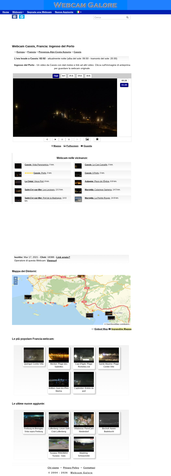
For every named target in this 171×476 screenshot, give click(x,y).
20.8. (71, 76)
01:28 (124, 85)
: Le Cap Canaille (96, 165)
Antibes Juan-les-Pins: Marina (59, 389)
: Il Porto (92, 173)
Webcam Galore (81, 472)
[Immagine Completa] (87, 139)
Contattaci (89, 467)
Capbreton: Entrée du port (84, 389)
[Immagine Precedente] (47, 139)
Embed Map (101, 329)
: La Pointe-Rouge (97, 198)
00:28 (124, 80)
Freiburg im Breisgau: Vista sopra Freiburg (34, 430)
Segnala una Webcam (39, 12)
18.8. (88, 76)
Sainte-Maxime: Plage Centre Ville (109, 365)
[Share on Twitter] (22, 16)
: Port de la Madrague (43, 198)
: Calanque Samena (98, 190)
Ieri (63, 76)
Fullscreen (72, 146)
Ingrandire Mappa (121, 329)
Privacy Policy (71, 467)
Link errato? (63, 257)
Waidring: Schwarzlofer (84, 454)
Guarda (88, 146)
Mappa (57, 146)
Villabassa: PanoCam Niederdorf (84, 430)
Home (6, 12)
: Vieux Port (34, 181)
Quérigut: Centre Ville (34, 364)
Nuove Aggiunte (64, 12)
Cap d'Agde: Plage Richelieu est (83, 365)
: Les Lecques (40, 190)
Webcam (17, 12)
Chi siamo (53, 467)
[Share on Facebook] (15, 16)
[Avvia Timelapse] (55, 139)
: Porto (40, 173)
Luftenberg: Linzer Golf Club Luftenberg (58, 430)
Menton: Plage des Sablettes (58, 365)
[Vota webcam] (97, 139)
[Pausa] (62, 139)
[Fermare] (68, 139)
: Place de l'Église (97, 181)
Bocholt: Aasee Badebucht (109, 430)
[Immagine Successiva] (77, 139)
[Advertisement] (72, 229)
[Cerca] (127, 17)
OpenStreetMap (112, 324)
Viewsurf (52, 260)
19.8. (80, 76)
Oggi (56, 76)
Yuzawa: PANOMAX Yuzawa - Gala (59, 454)
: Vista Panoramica (36, 165)
